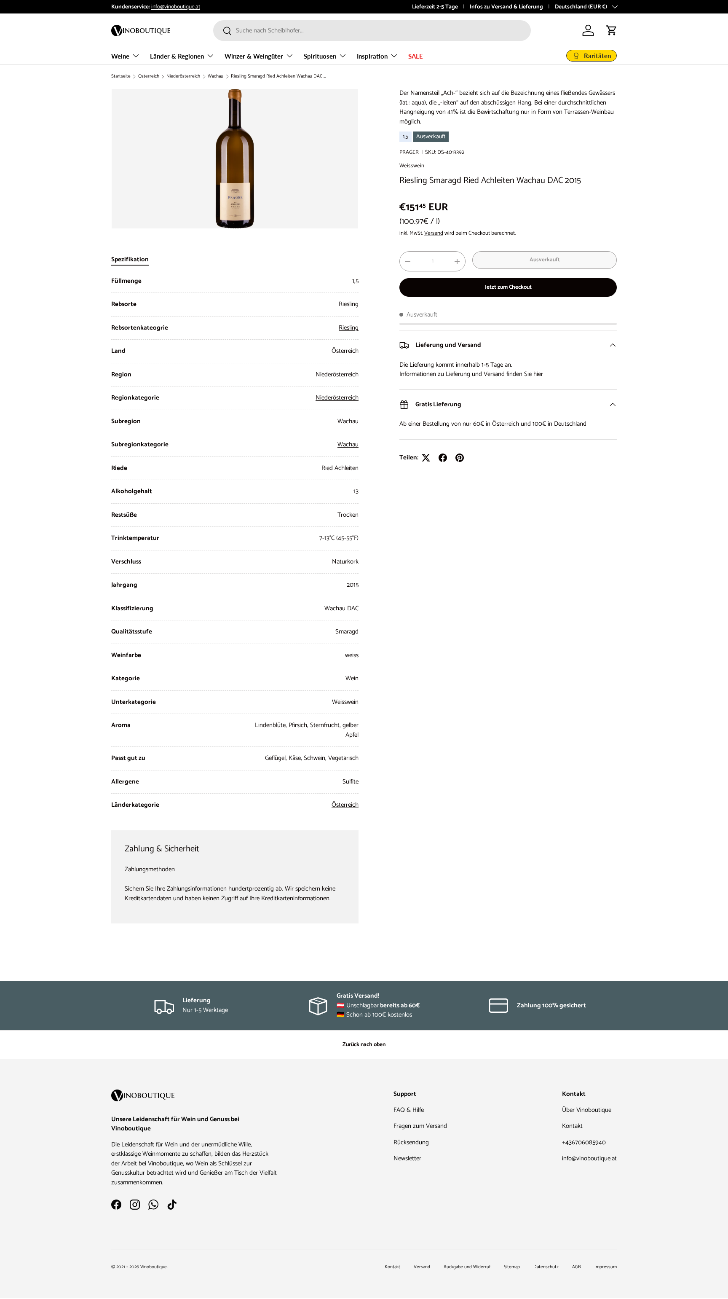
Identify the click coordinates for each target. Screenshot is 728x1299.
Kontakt (572, 1126)
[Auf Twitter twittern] (426, 457)
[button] (611, 30)
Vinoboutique (153, 1267)
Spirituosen (320, 56)
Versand (433, 233)
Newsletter (407, 1158)
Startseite (121, 76)
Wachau (215, 76)
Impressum (605, 1267)
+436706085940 (584, 1142)
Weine (120, 56)
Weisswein (411, 165)
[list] (235, 158)
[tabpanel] (235, 543)
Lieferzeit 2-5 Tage (435, 7)
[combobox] (372, 30)
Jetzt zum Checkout (508, 287)
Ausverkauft (545, 259)
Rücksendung (411, 1142)
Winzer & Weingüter (254, 56)
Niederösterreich (183, 76)
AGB (576, 1267)
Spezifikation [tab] (130, 259)
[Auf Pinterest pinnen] (459, 457)
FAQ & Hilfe (408, 1110)
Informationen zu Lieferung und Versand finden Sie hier (471, 374)
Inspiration (372, 56)
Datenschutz (546, 1267)
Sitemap (512, 1267)
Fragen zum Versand (420, 1126)
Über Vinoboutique (586, 1110)
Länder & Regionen (177, 56)
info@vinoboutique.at (175, 6)
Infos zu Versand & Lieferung (506, 7)
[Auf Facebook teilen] (442, 457)
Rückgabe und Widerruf (467, 1267)
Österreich (148, 76)
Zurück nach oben (364, 1044)
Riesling (349, 327)
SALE (415, 56)
